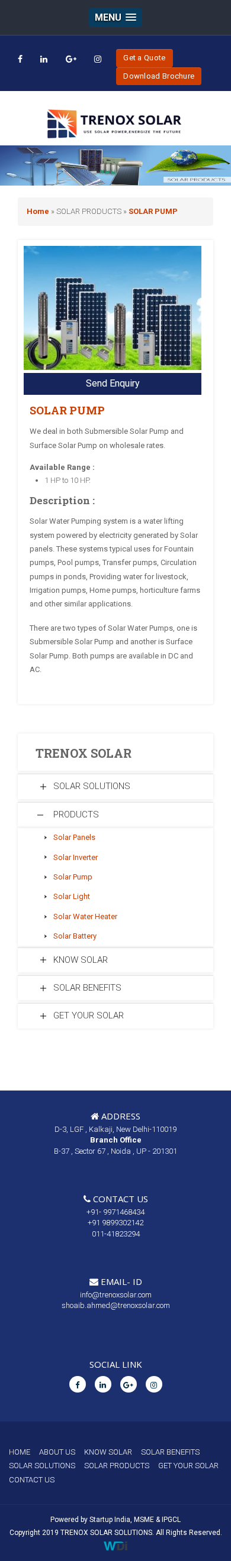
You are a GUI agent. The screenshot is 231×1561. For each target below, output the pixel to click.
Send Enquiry (113, 383)
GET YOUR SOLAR (88, 1015)
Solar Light (71, 896)
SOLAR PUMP (153, 211)
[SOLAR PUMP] (112, 308)
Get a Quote (144, 57)
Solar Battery (75, 936)
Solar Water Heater (85, 916)
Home (38, 211)
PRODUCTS (76, 814)
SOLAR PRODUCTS (116, 1465)
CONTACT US (31, 1479)
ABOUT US (57, 1452)
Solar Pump (72, 876)
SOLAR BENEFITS (87, 987)
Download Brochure (158, 76)
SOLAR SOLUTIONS (91, 786)
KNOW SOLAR (80, 960)
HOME (19, 1452)
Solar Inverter (75, 857)
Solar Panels (74, 837)
